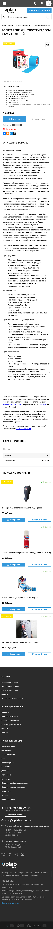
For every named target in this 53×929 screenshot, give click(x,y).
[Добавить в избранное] (47, 45)
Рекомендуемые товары (11, 724)
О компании (6, 750)
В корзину (15, 519)
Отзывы (4, 795)
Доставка (5, 771)
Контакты (5, 779)
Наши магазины (8, 746)
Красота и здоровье (9, 690)
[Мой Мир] (11, 133)
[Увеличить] (26, 61)
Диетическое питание (10, 686)
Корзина (38, 926)
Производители (7, 762)
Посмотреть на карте (10, 903)
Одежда (4, 694)
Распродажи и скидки (10, 720)
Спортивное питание (9, 682)
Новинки (5, 712)
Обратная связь (8, 799)
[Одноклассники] (7, 133)
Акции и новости (8, 754)
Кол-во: (8, 125)
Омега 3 (4, 728)
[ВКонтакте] (4, 133)
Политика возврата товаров (13, 787)
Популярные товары (9, 716)
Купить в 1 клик (39, 119)
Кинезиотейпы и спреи (12, 404)
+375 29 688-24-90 (23, 428)
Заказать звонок (15, 814)
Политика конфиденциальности (14, 783)
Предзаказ (16, 119)
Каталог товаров (39, 10)
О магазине (6, 791)
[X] (14, 133)
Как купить (6, 766)
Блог (3, 758)
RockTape (42, 404)
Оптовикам (6, 775)
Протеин (4, 732)
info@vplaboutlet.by (18, 820)
